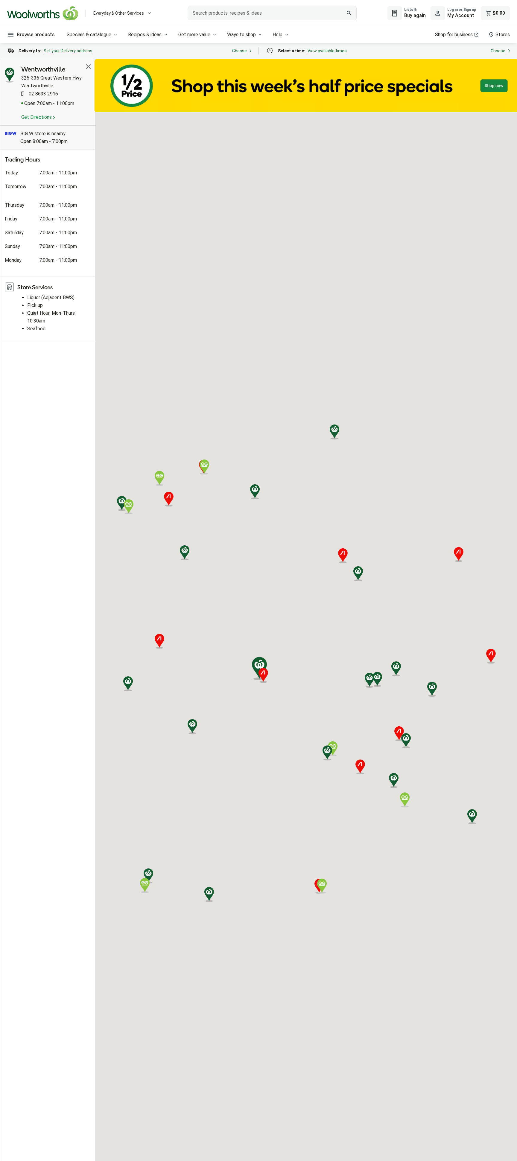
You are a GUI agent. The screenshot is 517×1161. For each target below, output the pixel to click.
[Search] (348, 13)
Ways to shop (241, 34)
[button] (358, 573)
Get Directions (37, 117)
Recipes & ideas (145, 34)
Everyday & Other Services (118, 13)
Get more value (194, 34)
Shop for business (454, 34)
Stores (502, 34)
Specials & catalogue (89, 34)
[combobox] (272, 13)
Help (277, 34)
